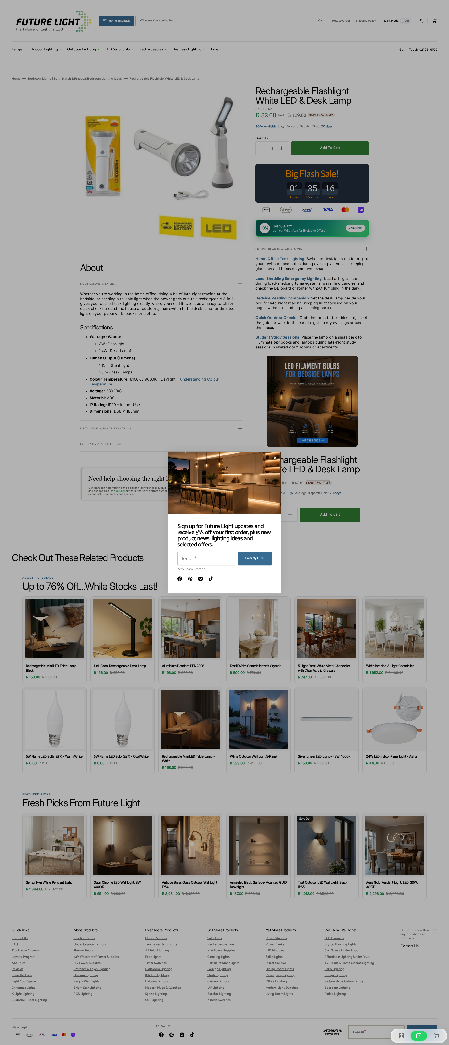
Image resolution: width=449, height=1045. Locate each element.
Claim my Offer (255, 558)
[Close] (274, 458)
